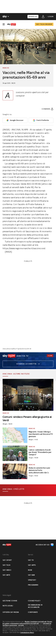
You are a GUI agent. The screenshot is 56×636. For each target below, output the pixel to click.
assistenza (13, 625)
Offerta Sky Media (11, 612)
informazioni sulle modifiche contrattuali (24, 623)
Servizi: (30, 555)
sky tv (31, 560)
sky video (7, 570)
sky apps (32, 565)
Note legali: (7, 595)
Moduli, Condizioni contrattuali (35, 621)
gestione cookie (10, 601)
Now (30, 570)
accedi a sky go (42, 545)
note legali (8, 606)
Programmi (33, 585)
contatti (21, 625)
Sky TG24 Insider (44, 24)
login (50, 16)
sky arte (6, 575)
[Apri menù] (4, 24)
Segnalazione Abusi (27, 632)
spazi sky (32, 580)
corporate (33, 612)
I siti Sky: (6, 555)
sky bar (31, 575)
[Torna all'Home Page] (11, 24)
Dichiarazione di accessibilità (35, 606)
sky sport (7, 560)
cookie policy (34, 601)
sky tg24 (6, 565)
